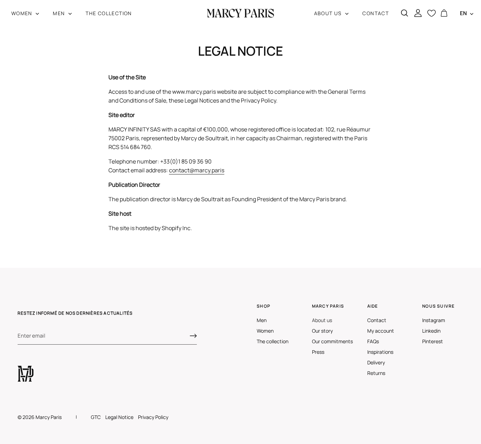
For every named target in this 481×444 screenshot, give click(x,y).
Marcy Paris (49, 417)
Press (318, 352)
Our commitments (332, 341)
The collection (272, 341)
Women (265, 330)
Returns (376, 373)
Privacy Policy (153, 417)
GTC (96, 417)
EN (463, 13)
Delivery (376, 362)
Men (262, 320)
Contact (376, 320)
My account (380, 330)
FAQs (373, 341)
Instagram (433, 320)
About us (322, 320)
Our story (322, 330)
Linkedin (431, 330)
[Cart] (444, 13)
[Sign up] (193, 335)
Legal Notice (119, 417)
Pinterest (432, 341)
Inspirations (380, 352)
